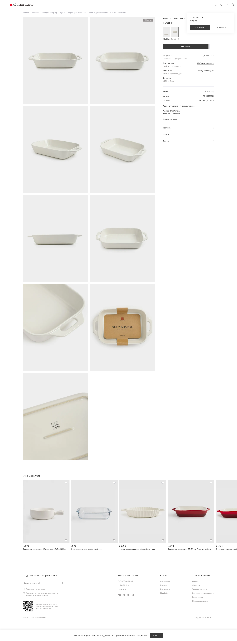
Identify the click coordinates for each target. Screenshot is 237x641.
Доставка (167, 127)
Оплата (166, 134)
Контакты (122, 589)
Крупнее (149, 20)
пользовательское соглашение (37, 595)
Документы (165, 589)
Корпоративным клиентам (203, 593)
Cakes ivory (209, 91)
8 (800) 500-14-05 (125, 581)
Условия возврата (199, 589)
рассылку (41, 589)
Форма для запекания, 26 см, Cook (86, 549)
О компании (165, 581)
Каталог (35, 13)
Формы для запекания (77, 13)
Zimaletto (164, 593)
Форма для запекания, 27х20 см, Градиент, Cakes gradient (190, 549)
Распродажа (197, 597)
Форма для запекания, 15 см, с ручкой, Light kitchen (45, 549)
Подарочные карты (200, 601)
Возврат (166, 141)
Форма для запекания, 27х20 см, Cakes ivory (107, 13)
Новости (163, 585)
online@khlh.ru (123, 585)
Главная (26, 13)
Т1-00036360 (208, 96)
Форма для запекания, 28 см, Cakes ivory (137, 549)
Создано (198, 617)
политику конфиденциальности (45, 593)
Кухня (62, 13)
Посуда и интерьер (49, 13)
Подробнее (141, 635)
